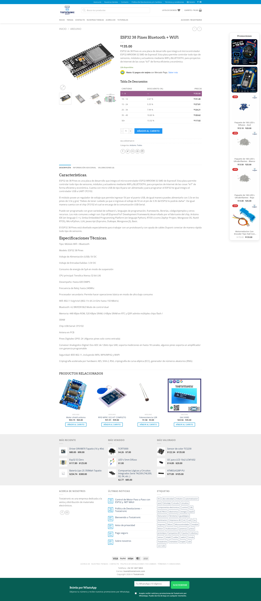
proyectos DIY (174, 533)
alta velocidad (168, 499)
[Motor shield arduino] (76, 395)
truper (182, 541)
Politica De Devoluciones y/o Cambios (147, 2)
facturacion (162, 516)
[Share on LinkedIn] (142, 151)
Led (189, 520)
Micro (170, 524)
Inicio (62, 20)
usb (189, 541)
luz (195, 520)
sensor (160, 537)
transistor (174, 541)
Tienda (70, 20)
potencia (183, 528)
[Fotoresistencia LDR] (148, 395)
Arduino (75, 28)
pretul (191, 528)
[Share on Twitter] (127, 151)
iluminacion (162, 520)
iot (184, 520)
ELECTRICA (162, 511)
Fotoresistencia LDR (148, 417)
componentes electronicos (168, 507)
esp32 (191, 511)
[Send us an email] (200, 2)
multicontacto (171, 528)
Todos (139, 145)
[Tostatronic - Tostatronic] (68, 10)
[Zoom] (62, 87)
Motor (160, 528)
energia (184, 511)
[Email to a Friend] (132, 151)
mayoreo (161, 524)
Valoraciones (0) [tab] (106, 167)
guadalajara (184, 516)
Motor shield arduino (76, 417)
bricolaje (167, 503)
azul (159, 503)
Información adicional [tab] (84, 167)
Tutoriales (122, 20)
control (185, 507)
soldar (175, 537)
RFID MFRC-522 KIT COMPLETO (112, 417)
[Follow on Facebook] (198, 2)
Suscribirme (180, 585)
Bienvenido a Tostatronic (128, 517)
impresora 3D (175, 520)
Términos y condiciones (174, 2)
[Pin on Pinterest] (137, 151)
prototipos (162, 533)
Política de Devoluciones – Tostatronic (128, 509)
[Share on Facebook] (123, 151)
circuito (176, 503)
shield (168, 537)
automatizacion (191, 499)
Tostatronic (162, 541)
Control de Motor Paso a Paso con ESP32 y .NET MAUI (132, 500)
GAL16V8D (184, 417)
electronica (173, 511)
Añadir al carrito (148, 130)
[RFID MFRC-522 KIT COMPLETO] (112, 395)
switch (183, 537)
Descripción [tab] (65, 167)
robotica (193, 533)
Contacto (124, 2)
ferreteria (173, 516)
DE (191, 507)
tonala (191, 537)
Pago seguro (121, 533)
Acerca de (97, 2)
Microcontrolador (182, 524)
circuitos (185, 503)
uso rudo (161, 546)
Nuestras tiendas (111, 2)
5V (159, 499)
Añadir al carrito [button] (75, 425)
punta (185, 533)
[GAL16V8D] (184, 395)
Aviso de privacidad (125, 525)
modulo (195, 524)
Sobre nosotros (123, 541)
